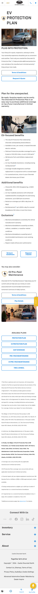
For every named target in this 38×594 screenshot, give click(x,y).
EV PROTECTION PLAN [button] (19, 344)
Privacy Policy (9, 572)
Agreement (23, 501)
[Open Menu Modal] (2, 3)
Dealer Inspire (19, 579)
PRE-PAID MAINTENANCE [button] (19, 356)
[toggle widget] (33, 586)
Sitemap (18, 568)
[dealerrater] (10, 519)
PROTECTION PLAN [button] (19, 338)
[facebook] (16, 519)
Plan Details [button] (19, 301)
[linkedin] (27, 519)
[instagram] (22, 519)
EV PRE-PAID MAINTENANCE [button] (19, 362)
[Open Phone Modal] (30, 3)
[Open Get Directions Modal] (35, 3)
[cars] (5, 519)
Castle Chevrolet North (26, 563)
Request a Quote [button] (19, 78)
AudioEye (18, 572)
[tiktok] (33, 519)
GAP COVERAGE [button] (19, 350)
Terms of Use (26, 568)
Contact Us (10, 568)
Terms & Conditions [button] (19, 72)
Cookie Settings (28, 572)
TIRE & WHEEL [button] (19, 368)
